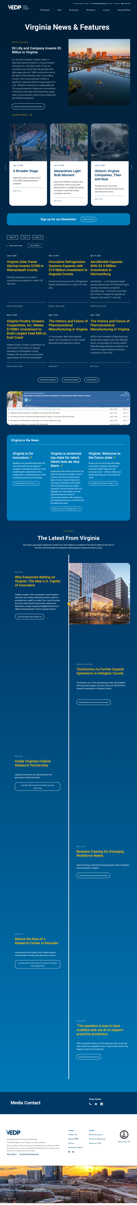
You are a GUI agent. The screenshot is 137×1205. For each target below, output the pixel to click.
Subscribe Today (88, 219)
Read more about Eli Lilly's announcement (28, 106)
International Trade (124, 10)
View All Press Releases (20, 115)
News (87, 3)
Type (24, 237)
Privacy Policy (11, 1154)
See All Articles (92, 380)
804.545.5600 (126, 3)
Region (37, 237)
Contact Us (117, 3)
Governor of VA (95, 1143)
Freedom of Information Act (29, 1154)
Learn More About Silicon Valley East (29, 617)
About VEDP (73, 1139)
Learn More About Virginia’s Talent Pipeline (93, 875)
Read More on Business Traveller (102, 483)
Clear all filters (34, 245)
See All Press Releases (48, 380)
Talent (59, 10)
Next (132, 166)
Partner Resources (96, 1134)
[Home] (19, 7)
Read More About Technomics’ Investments (93, 702)
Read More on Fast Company (25, 483)
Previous (5, 166)
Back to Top (123, 1142)
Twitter (74, 1151)
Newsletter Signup (75, 1147)
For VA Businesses (78, 3)
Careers (71, 1143)
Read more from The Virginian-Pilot (65, 509)
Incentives (106, 10)
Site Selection (90, 10)
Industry (11, 237)
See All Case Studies (71, 380)
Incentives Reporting (97, 1139)
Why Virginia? (45, 10)
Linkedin (69, 1151)
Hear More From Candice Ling (89, 1057)
